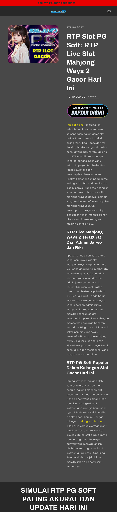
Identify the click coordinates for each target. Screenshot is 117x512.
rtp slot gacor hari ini (90, 421)
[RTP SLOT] (88, 118)
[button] (108, 11)
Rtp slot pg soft (76, 125)
